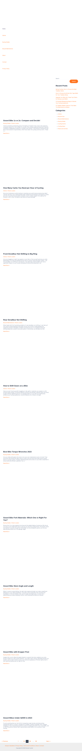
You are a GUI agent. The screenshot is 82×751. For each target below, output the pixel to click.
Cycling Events (62, 123)
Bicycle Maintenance (7, 48)
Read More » (6, 133)
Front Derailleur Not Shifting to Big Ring (20, 254)
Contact (4, 62)
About (3, 55)
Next (48, 741)
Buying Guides (6, 42)
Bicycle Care (61, 116)
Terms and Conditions (29, 745)
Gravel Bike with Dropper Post (16, 652)
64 (24, 741)
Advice (4, 35)
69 (36, 741)
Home (3, 28)
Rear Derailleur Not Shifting (15, 320)
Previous (5, 741)
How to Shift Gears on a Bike (15, 386)
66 (30, 741)
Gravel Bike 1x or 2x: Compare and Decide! (21, 121)
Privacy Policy (5, 68)
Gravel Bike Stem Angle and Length (18, 586)
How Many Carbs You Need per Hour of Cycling (23, 188)
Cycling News (61, 126)
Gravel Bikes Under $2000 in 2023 (17, 718)
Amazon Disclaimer (10, 745)
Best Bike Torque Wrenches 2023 (17, 452)
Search (57, 78)
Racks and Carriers (63, 128)
